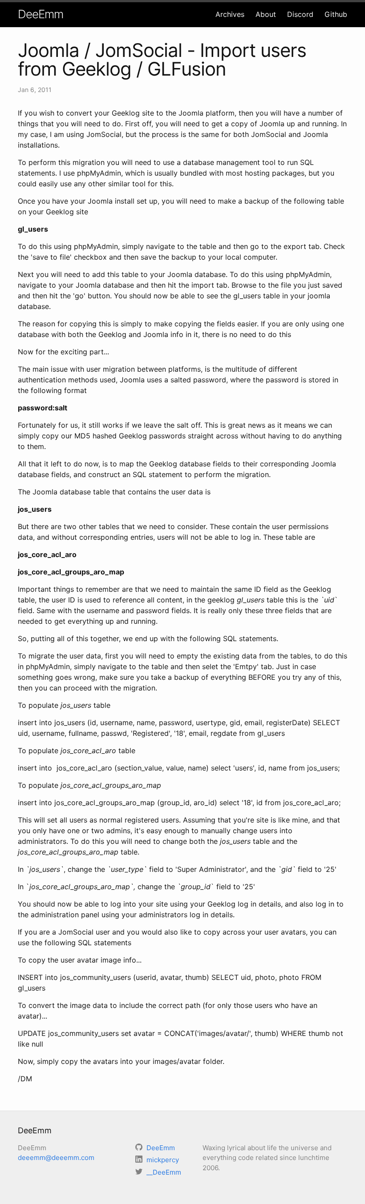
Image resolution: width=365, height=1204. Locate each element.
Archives (229, 14)
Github (335, 14)
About (266, 14)
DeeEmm (40, 14)
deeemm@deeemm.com (56, 1157)
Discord (300, 14)
